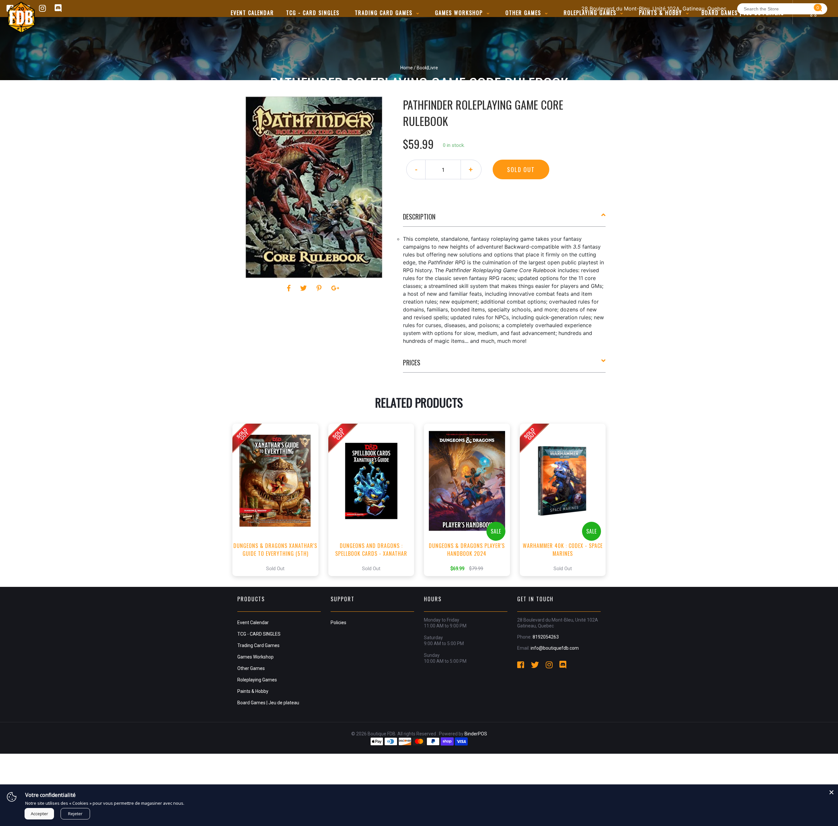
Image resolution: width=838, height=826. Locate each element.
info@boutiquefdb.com (555, 648)
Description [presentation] (419, 216)
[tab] (504, 219)
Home (406, 67)
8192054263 (546, 637)
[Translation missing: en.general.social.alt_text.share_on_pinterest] (320, 288)
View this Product (278, 500)
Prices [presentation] (411, 362)
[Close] (831, 791)
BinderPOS (476, 733)
